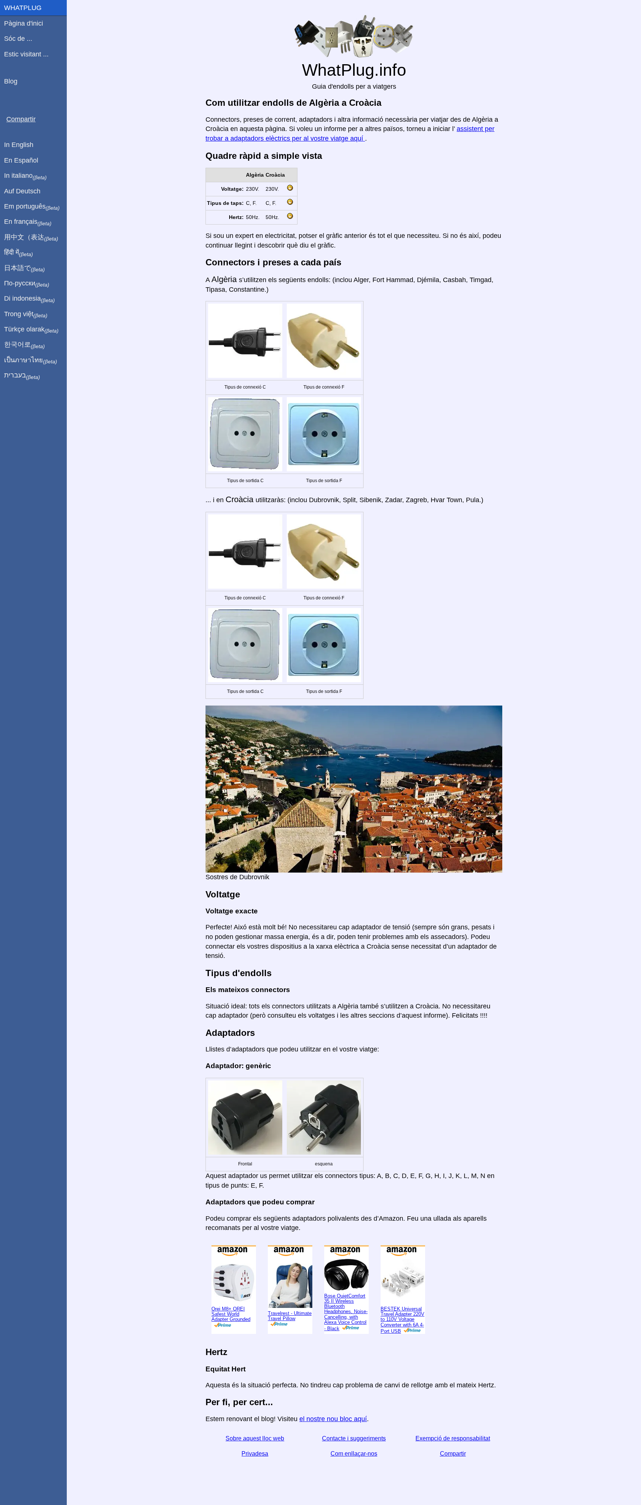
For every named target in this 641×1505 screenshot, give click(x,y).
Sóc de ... (18, 38)
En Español (21, 160)
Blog (10, 81)
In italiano (25, 176)
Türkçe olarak (31, 329)
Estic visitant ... (26, 54)
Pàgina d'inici (23, 23)
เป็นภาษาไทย (30, 360)
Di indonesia (29, 299)
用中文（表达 (31, 237)
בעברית (22, 376)
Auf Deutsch (22, 191)
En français (28, 222)
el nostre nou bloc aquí (333, 1419)
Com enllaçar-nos (354, 1453)
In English (18, 144)
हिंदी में (18, 253)
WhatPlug (23, 8)
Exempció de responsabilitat (452, 1438)
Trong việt (25, 314)
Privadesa (254, 1453)
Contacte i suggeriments (354, 1438)
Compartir (453, 1453)
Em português (32, 207)
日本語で (24, 268)
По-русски (26, 283)
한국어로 (24, 345)
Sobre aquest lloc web (255, 1438)
